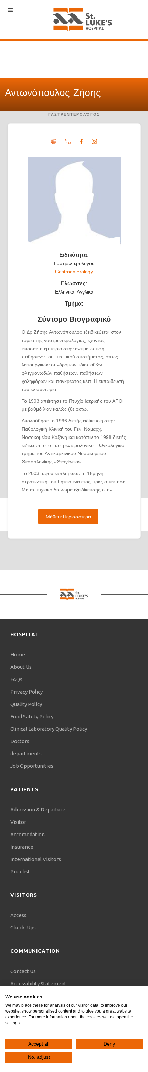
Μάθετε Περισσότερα (68, 516)
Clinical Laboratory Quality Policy (48, 729)
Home (17, 654)
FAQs (16, 679)
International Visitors (35, 859)
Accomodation (27, 834)
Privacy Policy (26, 692)
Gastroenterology (74, 271)
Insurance (21, 847)
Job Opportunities (31, 766)
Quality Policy (26, 704)
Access (18, 915)
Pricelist (20, 871)
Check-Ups (23, 927)
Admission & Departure (37, 810)
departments (26, 753)
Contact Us (23, 971)
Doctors (19, 741)
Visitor (18, 822)
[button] (10, 10)
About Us (21, 667)
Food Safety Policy (31, 716)
